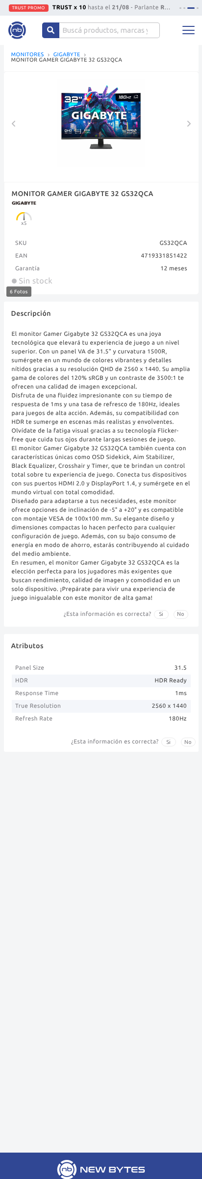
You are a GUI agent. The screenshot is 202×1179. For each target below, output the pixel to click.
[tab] (180, 8)
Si (161, 614)
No (180, 614)
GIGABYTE (66, 55)
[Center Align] (50, 30)
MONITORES (27, 55)
